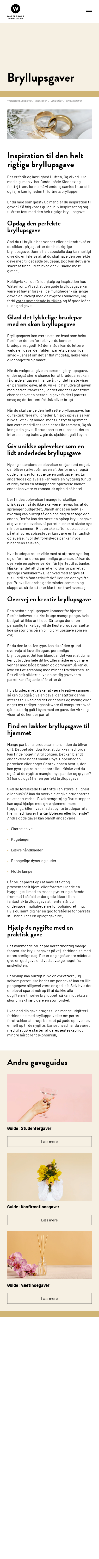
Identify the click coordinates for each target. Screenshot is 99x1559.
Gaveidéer (56, 100)
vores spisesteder (35, 533)
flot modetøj (59, 355)
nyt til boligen (45, 754)
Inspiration (41, 100)
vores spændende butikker (38, 300)
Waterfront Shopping (19, 100)
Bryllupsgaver (74, 100)
